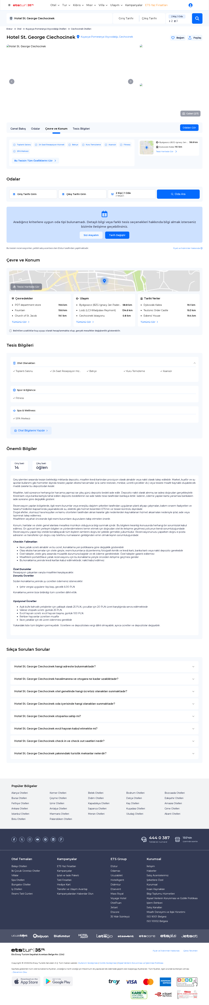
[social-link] (14, 839)
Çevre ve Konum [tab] (56, 128)
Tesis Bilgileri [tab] (81, 128)
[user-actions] (191, 5)
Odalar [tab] (35, 128)
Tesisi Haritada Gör (28, 286)
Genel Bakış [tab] (18, 128)
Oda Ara (180, 194)
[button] (197, 18)
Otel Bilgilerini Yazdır (31, 430)
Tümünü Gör (19, 321)
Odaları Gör (189, 127)
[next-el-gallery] (130, 81)
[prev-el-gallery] (11, 81)
